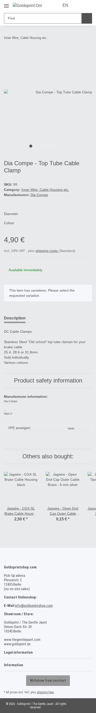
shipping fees (45, 692)
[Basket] (88, 5)
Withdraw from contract (48, 680)
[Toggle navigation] (6, 4)
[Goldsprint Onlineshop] (27, 5)
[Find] (86, 18)
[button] (79, 5)
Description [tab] (15, 318)
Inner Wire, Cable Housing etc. (45, 190)
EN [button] (65, 5)
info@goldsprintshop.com (34, 605)
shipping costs (47, 251)
